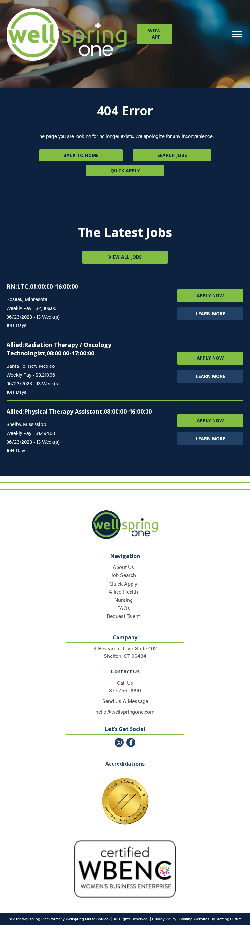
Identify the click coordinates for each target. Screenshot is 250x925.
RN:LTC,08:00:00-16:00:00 (42, 286)
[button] (154, 34)
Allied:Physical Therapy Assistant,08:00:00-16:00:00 (79, 411)
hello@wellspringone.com (125, 711)
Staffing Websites (194, 919)
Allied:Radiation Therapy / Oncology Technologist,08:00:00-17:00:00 (59, 349)
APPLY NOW (210, 295)
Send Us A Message (125, 701)
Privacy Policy (164, 919)
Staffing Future (229, 919)
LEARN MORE (210, 314)
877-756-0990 (125, 690)
